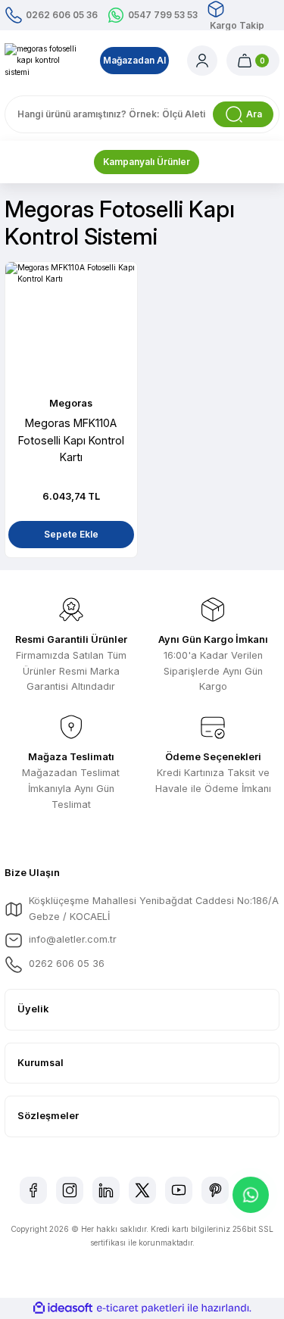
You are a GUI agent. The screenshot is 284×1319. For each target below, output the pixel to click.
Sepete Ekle (71, 534)
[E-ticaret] (140, 1308)
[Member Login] (202, 60)
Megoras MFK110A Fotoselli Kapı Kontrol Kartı (71, 439)
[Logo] (43, 60)
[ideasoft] (63, 1308)
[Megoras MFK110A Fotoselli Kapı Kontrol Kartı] (71, 328)
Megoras (70, 403)
